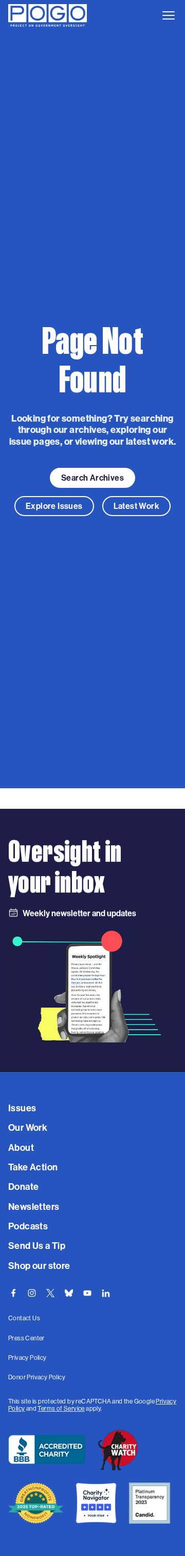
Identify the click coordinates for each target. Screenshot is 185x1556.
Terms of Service (61, 1408)
